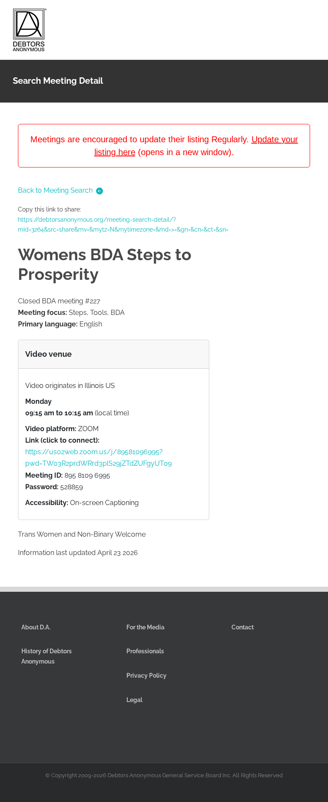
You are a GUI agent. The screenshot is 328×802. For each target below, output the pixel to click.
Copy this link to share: (123, 219)
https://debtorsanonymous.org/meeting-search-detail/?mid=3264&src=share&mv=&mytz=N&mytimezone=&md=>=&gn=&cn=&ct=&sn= (123, 224)
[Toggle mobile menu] (311, 16)
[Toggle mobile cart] (281, 16)
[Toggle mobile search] (296, 16)
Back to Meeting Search (55, 190)
